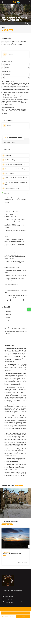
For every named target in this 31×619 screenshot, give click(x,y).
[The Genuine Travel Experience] (8, 580)
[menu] (29, 2)
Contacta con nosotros (8, 617)
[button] (4, 48)
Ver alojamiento (22, 562)
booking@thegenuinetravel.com (12, 599)
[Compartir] (27, 23)
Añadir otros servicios (15, 613)
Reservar (23, 617)
